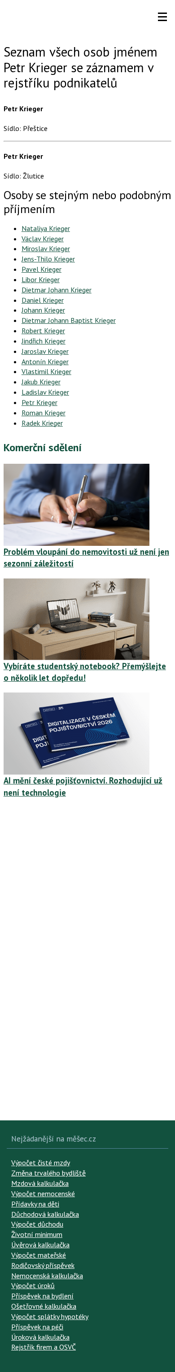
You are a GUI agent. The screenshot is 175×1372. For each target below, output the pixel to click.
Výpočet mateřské (38, 1254)
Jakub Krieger (41, 381)
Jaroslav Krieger (45, 351)
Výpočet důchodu (37, 1224)
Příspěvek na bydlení (42, 1295)
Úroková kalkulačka (40, 1337)
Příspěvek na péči (37, 1326)
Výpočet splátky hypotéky (49, 1316)
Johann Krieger (43, 309)
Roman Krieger (44, 412)
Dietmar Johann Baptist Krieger (69, 320)
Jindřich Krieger (44, 340)
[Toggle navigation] (162, 17)
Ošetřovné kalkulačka (43, 1306)
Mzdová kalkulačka (40, 1183)
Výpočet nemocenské (43, 1193)
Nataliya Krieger (46, 228)
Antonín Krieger (45, 361)
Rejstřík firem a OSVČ (43, 1346)
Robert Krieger (43, 330)
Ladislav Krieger (45, 392)
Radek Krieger (42, 422)
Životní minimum (36, 1234)
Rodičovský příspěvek (42, 1265)
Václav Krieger (43, 238)
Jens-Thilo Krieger (48, 258)
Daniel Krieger (43, 300)
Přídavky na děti (35, 1203)
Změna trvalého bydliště (48, 1172)
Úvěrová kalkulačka (40, 1244)
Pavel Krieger (41, 269)
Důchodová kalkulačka (45, 1214)
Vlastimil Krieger (46, 371)
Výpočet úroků (33, 1285)
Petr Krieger (39, 402)
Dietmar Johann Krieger (57, 289)
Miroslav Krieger (46, 248)
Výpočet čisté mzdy (40, 1162)
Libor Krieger (41, 279)
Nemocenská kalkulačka (47, 1275)
